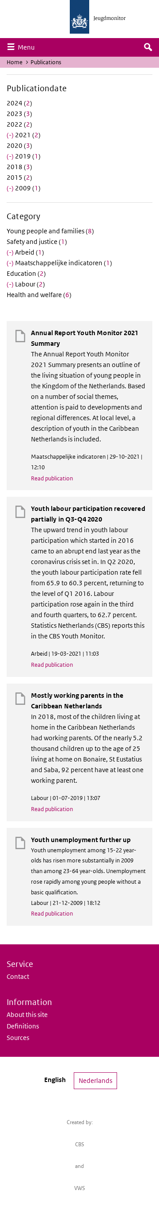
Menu (28, 47)
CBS (79, 1144)
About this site (27, 1014)
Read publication (52, 478)
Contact (18, 976)
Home (15, 62)
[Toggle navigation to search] (148, 47)
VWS (79, 1188)
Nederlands (95, 1080)
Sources (18, 1037)
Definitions (23, 1026)
